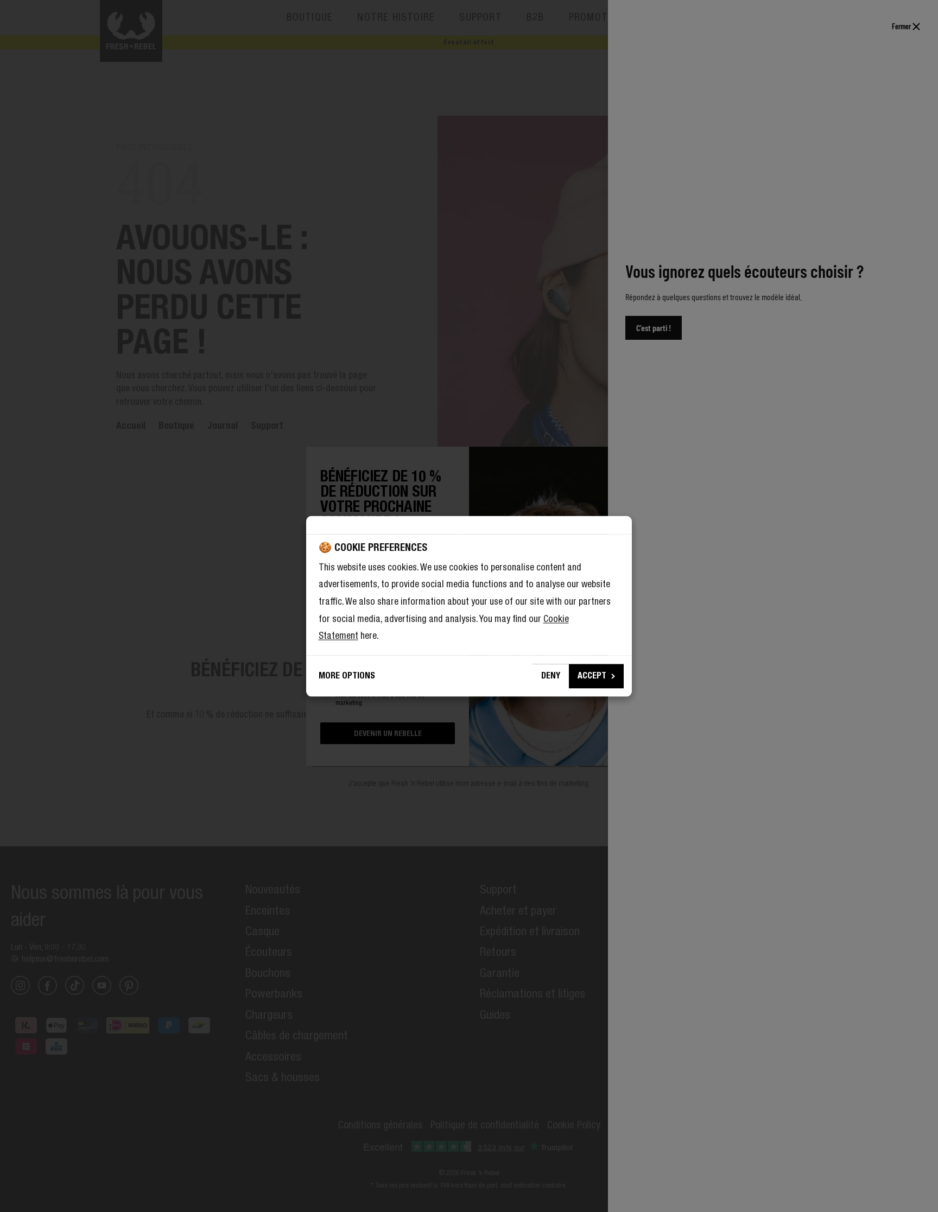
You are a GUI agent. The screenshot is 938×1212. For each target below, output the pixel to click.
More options (347, 675)
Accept (592, 675)
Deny (550, 675)
